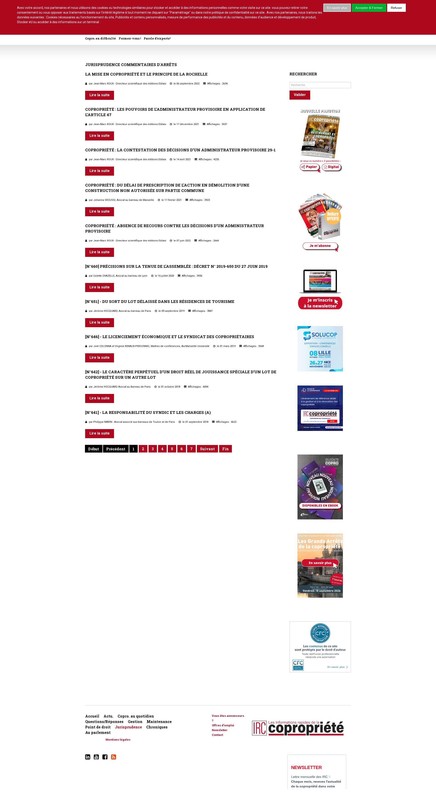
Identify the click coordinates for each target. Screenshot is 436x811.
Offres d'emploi (223, 725)
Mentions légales (118, 739)
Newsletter (220, 730)
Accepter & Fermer (369, 8)
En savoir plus (337, 8)
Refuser (396, 8)
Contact (217, 735)
